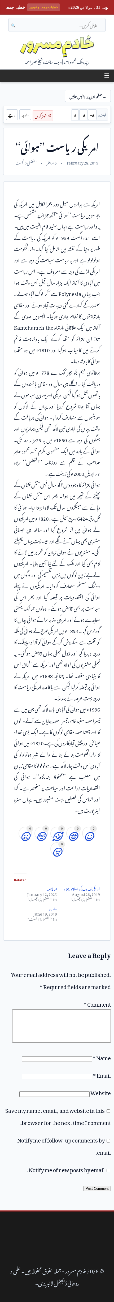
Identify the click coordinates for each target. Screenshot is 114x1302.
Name (102, 1056)
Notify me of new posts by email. (66, 1168)
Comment (97, 1003)
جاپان (53, 907)
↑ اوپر (25, 115)
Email (102, 1074)
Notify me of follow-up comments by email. (64, 1145)
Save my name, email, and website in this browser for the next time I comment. (58, 1115)
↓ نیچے (12, 115)
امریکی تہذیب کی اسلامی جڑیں (81, 888)
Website (100, 1091)
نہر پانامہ (52, 888)
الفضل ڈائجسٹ (26, 162)
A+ (92, 115)
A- (83, 115)
